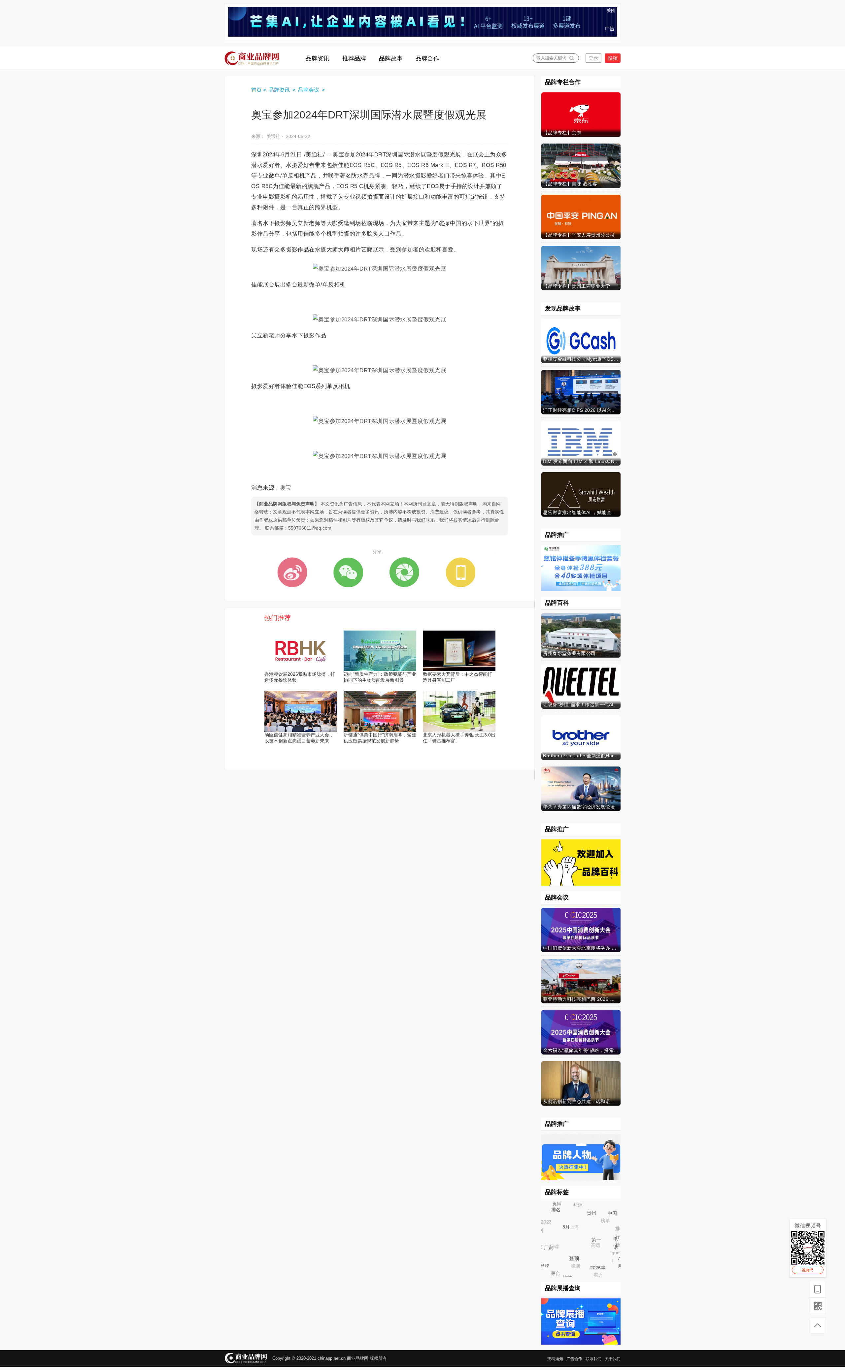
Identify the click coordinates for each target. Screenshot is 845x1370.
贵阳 (556, 1203)
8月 (572, 1232)
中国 (614, 1215)
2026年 (601, 1271)
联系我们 (593, 1358)
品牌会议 (309, 90)
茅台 (553, 1270)
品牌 (546, 1267)
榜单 (601, 1216)
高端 (589, 1239)
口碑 (549, 1241)
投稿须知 (555, 1358)
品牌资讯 (280, 90)
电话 (619, 1246)
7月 (619, 1262)
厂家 (553, 1252)
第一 (602, 1246)
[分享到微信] (348, 572)
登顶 (579, 1264)
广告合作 (574, 1358)
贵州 (596, 1218)
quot (612, 1248)
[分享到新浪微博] (292, 572)
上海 (568, 1221)
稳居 (570, 1260)
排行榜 (616, 1235)
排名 (559, 1213)
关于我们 (613, 1358)
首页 (256, 90)
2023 (544, 1219)
